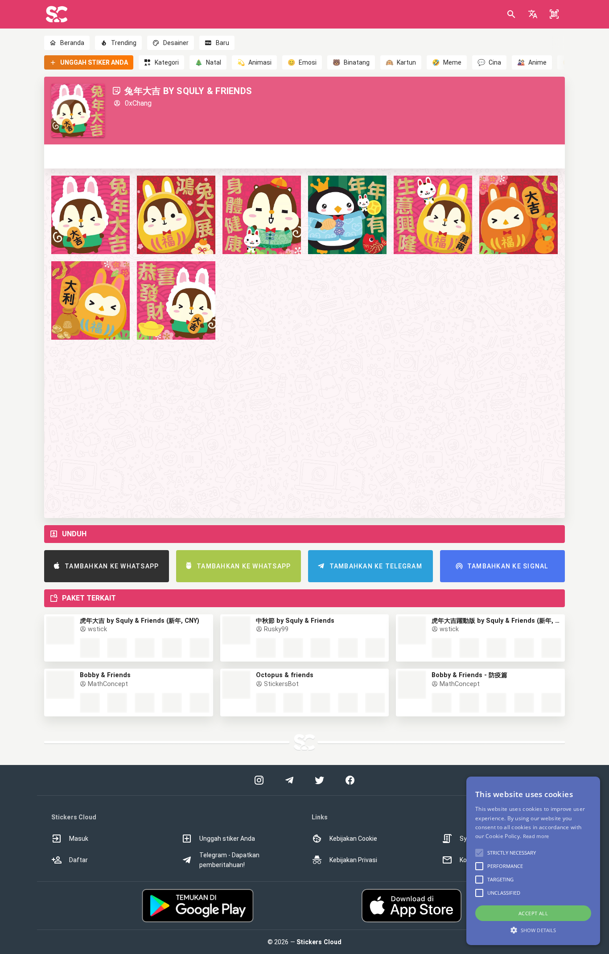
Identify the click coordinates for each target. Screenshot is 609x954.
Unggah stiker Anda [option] (227, 838)
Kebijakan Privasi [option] (353, 860)
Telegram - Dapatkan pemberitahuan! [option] (229, 859)
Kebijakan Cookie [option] (353, 838)
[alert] (533, 861)
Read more (536, 836)
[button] (532, 14)
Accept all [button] (533, 913)
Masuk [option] (78, 838)
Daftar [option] (78, 860)
